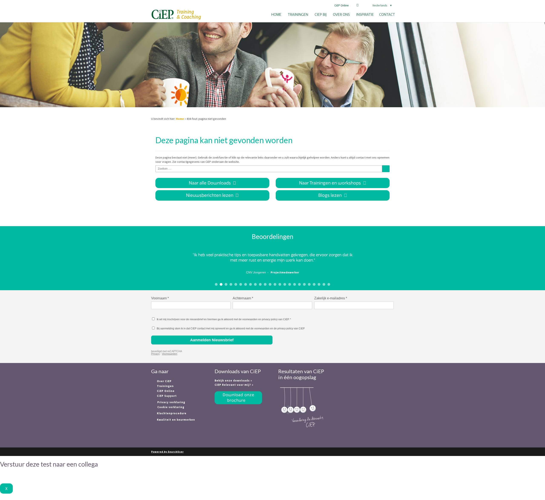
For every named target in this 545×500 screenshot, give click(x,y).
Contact (387, 15)
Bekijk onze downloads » (233, 380)
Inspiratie (365, 15)
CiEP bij (321, 15)
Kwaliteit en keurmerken (175, 419)
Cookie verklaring (170, 407)
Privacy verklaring (171, 402)
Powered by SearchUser (167, 451)
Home (276, 15)
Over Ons (341, 15)
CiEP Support (166, 396)
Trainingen (298, 15)
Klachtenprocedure (171, 413)
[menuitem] (377, 5)
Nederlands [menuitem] (380, 5)
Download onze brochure (238, 398)
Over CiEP (164, 381)
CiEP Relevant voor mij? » (234, 385)
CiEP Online (341, 5)
